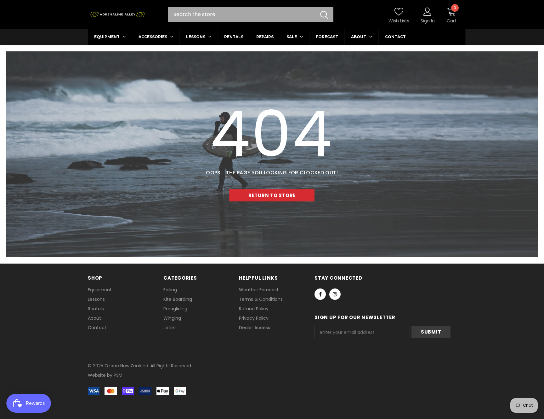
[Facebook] (320, 294)
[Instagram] (335, 294)
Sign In (428, 21)
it (101, 375)
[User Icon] (427, 11)
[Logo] (117, 14)
